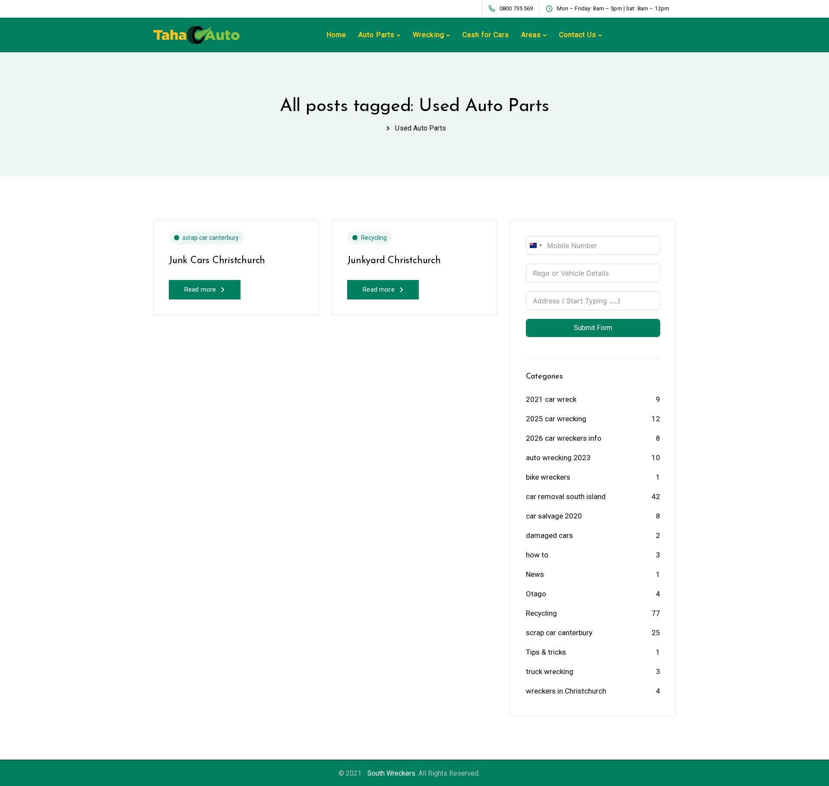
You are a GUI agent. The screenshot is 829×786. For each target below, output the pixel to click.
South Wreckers (391, 773)
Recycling (374, 237)
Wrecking (428, 35)
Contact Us (577, 35)
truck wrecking (549, 671)
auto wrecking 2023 (558, 457)
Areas (531, 35)
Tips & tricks (546, 652)
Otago (536, 593)
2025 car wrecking (556, 418)
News (535, 574)
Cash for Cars (485, 35)
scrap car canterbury (211, 237)
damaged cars (549, 535)
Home (336, 35)
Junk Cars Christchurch (217, 261)
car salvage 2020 (554, 516)
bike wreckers (548, 477)
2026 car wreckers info (563, 438)
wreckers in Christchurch (566, 691)
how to (537, 555)
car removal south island (566, 496)
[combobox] (535, 245)
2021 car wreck (551, 399)
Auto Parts (376, 35)
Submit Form (593, 328)
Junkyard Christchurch (393, 261)
